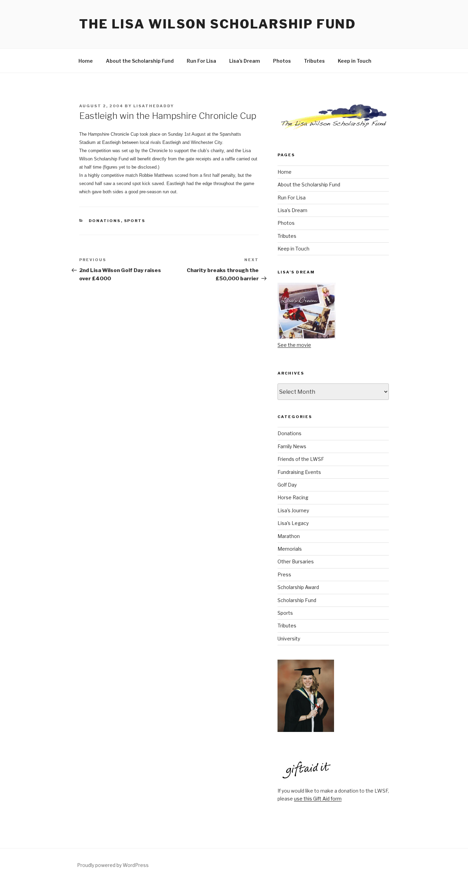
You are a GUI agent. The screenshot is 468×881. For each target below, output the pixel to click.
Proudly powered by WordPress (113, 865)
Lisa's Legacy (293, 523)
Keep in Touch (354, 61)
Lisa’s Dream (244, 61)
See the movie (294, 345)
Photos (282, 61)
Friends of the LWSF (301, 459)
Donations (105, 220)
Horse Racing (293, 497)
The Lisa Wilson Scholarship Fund (217, 24)
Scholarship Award (298, 587)
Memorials (290, 549)
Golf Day (287, 485)
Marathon (289, 536)
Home (85, 61)
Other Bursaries (296, 561)
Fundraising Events (299, 472)
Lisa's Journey (293, 510)
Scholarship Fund (297, 600)
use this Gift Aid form (318, 799)
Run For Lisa (201, 61)
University (289, 638)
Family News (292, 446)
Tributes (314, 61)
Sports (135, 220)
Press (284, 574)
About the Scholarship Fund (140, 61)
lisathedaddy (153, 105)
